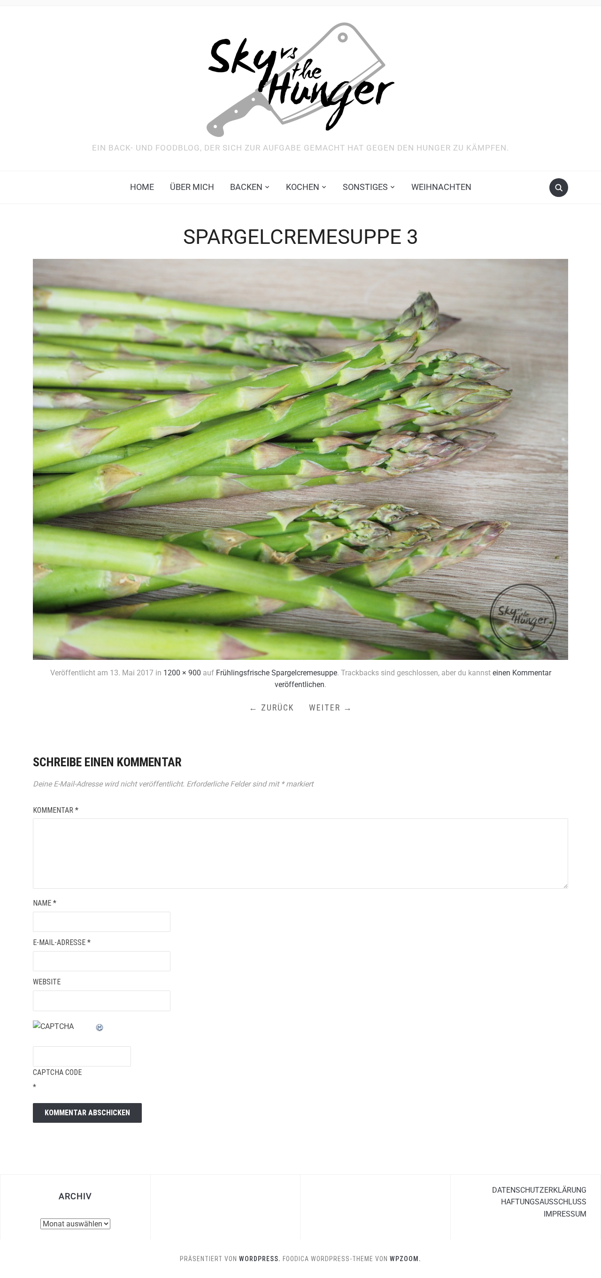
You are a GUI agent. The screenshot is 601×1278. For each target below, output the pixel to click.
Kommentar (55, 810)
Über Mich (192, 187)
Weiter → (331, 707)
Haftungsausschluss (543, 1201)
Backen (246, 187)
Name (44, 903)
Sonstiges (365, 187)
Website (47, 981)
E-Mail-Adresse (62, 942)
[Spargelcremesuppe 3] (300, 458)
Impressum (565, 1214)
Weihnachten (441, 187)
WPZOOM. (405, 1259)
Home (142, 187)
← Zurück (271, 707)
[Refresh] (100, 1026)
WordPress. (260, 1259)
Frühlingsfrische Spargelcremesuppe (276, 672)
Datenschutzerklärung (539, 1190)
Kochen (302, 187)
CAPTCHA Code (57, 1072)
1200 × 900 (182, 672)
